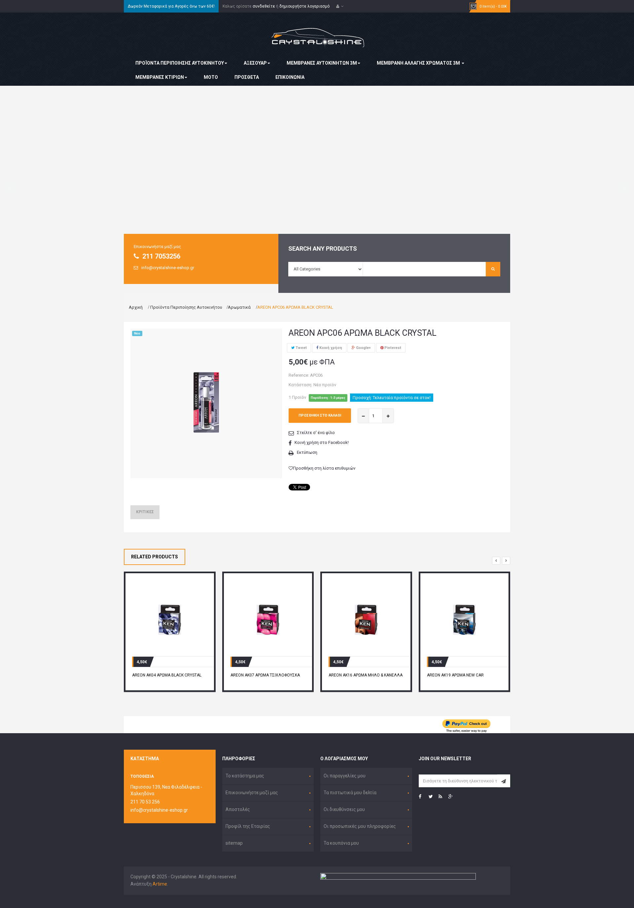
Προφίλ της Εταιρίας (248, 826)
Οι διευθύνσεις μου (344, 809)
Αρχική (136, 307)
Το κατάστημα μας (245, 775)
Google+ (363, 348)
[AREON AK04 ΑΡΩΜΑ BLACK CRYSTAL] (169, 619)
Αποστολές (238, 809)
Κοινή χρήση (330, 348)
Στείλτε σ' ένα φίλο (316, 432)
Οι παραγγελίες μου (345, 775)
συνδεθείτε (264, 6)
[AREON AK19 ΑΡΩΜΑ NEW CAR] (464, 619)
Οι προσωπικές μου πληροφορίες (360, 826)
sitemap (234, 843)
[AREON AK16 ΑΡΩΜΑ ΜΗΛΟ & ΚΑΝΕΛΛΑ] (366, 619)
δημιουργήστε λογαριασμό (304, 6)
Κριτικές (145, 512)
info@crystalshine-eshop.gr (159, 810)
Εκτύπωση (307, 452)
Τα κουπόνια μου (341, 843)
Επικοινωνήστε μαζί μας (252, 792)
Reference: (299, 375)
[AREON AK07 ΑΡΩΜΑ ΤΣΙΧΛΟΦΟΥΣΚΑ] (268, 619)
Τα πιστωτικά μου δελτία (350, 792)
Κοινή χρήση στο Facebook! (322, 442)
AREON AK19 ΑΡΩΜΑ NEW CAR (455, 675)
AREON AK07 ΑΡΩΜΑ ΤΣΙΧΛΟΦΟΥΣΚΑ (265, 675)
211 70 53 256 (145, 801)
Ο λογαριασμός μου (344, 758)
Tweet (301, 348)
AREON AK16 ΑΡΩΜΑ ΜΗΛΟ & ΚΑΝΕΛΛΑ (366, 675)
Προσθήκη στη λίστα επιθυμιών (324, 468)
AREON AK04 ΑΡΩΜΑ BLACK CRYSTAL (166, 675)
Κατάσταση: (300, 384)
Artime (160, 884)
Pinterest (392, 348)
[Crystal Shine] (317, 33)
